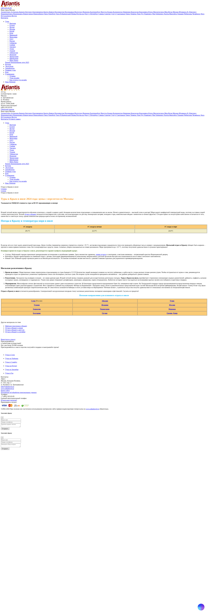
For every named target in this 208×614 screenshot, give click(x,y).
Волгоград (79, 12)
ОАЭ (11, 39)
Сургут (113, 14)
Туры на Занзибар (11, 369)
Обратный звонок (7, 109)
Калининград (118, 12)
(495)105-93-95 (6, 8)
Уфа (153, 14)
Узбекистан (14, 53)
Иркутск (104, 12)
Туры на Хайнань (11, 358)
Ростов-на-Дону (82, 14)
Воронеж (86, 12)
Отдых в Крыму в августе (14, 330)
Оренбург (52, 14)
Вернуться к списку (8, 339)
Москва (176, 12)
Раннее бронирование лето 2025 (17, 62)
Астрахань (15, 12)
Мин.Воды (168, 12)
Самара (101, 14)
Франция (13, 55)
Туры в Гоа (9, 373)
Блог (7, 72)
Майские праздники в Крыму (16, 326)
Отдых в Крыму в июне (14, 328)
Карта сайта (5, 390)
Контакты (4, 18)
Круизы (8, 64)
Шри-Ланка (14, 60)
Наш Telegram (10, 82)
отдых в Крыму (31, 214)
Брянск (52, 12)
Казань (110, 12)
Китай (12, 31)
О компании (9, 74)
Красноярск (143, 12)
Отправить (5, 429)
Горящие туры (10, 70)
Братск (46, 12)
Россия (12, 41)
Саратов (107, 14)
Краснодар (135, 12)
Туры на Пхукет (11, 366)
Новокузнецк (28, 14)
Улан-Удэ (140, 14)
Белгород (29, 12)
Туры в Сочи (10, 355)
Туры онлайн (14, 78)
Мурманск (183, 12)
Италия (12, 29)
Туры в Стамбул (11, 362)
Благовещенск (38, 12)
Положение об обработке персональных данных (19, 392)
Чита (202, 14)
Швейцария (14, 58)
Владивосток (60, 12)
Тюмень (133, 14)
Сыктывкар (120, 14)
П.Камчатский (65, 14)
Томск (127, 14)
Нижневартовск (7, 14)
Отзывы (12, 76)
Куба (11, 33)
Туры (7, 21)
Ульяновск (148, 14)
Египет (12, 25)
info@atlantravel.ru (7, 387)
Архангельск (6, 12)
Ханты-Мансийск (170, 14)
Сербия (12, 45)
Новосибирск (38, 14)
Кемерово (127, 12)
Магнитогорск (158, 12)
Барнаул (22, 12)
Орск (58, 14)
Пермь (73, 14)
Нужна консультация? (9, 400)
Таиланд (13, 47)
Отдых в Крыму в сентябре (15, 332)
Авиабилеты (10, 68)
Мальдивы (13, 37)
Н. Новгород (191, 12)
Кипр (175, 313)
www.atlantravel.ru (7, 388)
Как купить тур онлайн (18, 80)
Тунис (12, 49)
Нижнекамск (18, 14)
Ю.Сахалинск (6, 16)
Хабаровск (159, 14)
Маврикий (13, 35)
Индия (12, 27)
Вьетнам (13, 23)
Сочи (33, 301)
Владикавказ (70, 12)
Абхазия (105, 301)
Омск (46, 14)
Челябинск (196, 14)
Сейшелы (13, 43)
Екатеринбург (95, 12)
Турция (12, 51)
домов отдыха (101, 254)
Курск (150, 12)
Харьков (180, 14)
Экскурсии (9, 66)
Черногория (14, 56)
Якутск (14, 16)
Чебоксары (188, 14)
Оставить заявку (15, 119)
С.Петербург (93, 14)
